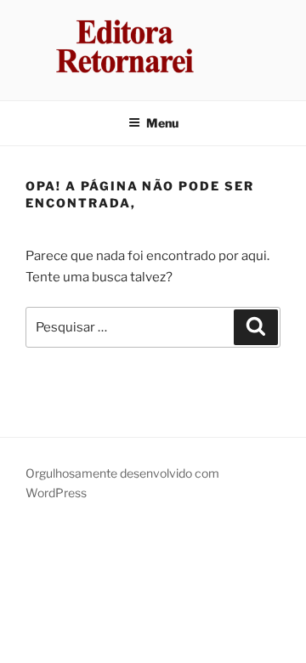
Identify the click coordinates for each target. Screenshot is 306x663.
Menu (162, 123)
